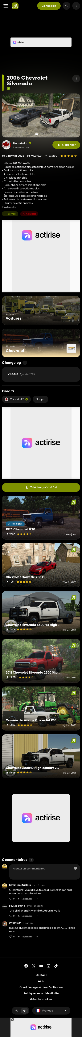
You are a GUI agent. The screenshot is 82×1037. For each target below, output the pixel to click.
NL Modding (17, 905)
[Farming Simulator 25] (8, 88)
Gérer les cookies (41, 999)
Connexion (49, 5)
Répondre (27, 898)
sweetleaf (15, 922)
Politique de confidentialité (41, 993)
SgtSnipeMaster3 (20, 885)
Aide (41, 981)
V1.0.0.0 (21, 374)
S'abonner (69, 144)
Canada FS (20, 143)
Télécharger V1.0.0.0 (43, 487)
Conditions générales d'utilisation (41, 987)
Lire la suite (9, 207)
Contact (41, 975)
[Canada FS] (6, 144)
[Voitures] (70, 318)
